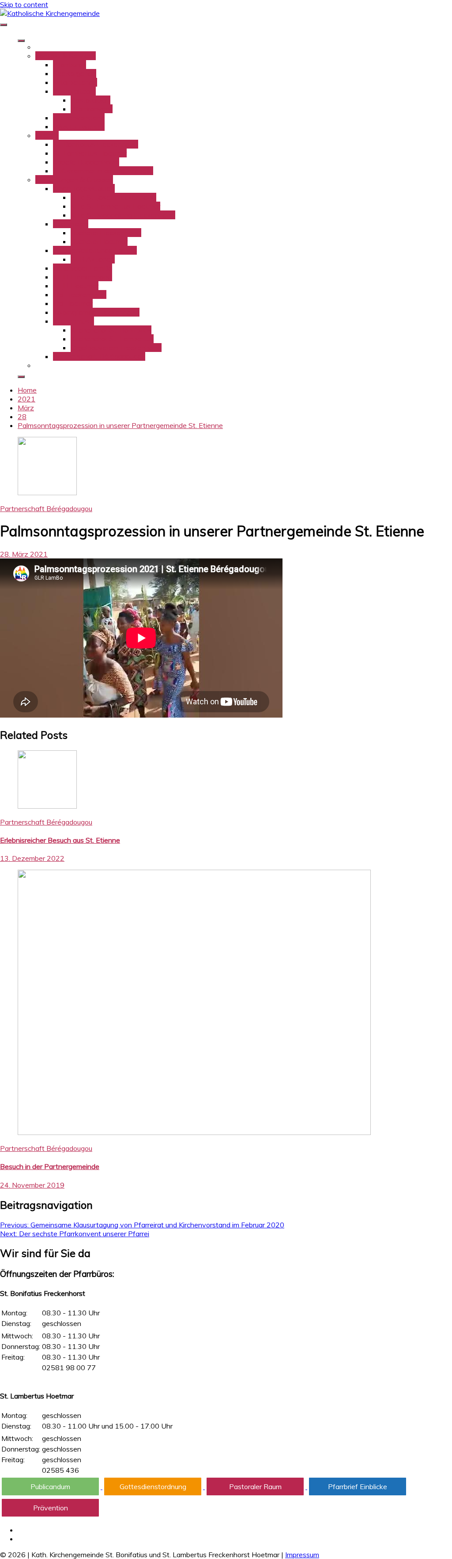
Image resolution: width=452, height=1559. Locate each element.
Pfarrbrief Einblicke (357, 1486)
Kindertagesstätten (84, 188)
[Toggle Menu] (21, 40)
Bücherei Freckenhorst (106, 232)
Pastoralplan (90, 100)
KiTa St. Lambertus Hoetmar (115, 206)
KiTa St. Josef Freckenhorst (113, 197)
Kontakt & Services (65, 55)
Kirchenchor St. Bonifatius (111, 329)
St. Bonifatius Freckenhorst (95, 144)
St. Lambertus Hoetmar (90, 153)
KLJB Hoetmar (75, 285)
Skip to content (24, 4)
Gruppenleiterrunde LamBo (95, 250)
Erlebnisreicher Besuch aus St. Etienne (60, 840)
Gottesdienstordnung (153, 1486)
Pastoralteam (74, 91)
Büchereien (70, 223)
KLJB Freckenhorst (82, 276)
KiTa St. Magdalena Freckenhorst (123, 214)
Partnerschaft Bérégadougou (99, 356)
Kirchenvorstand (79, 117)
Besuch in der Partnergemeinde (49, 1166)
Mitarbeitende (75, 82)
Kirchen (47, 135)
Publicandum (50, 1486)
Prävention (50, 1507)
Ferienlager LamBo (82, 268)
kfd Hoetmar (73, 303)
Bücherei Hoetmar (99, 241)
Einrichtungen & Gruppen (74, 179)
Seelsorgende (74, 73)
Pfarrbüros (69, 64)
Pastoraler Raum (255, 1486)
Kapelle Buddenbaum (86, 161)
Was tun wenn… (79, 126)
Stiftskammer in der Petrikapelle (103, 170)
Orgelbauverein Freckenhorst (116, 347)
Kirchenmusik (73, 321)
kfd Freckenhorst (79, 294)
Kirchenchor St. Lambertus (112, 338)
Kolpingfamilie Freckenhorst (96, 312)
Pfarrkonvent (92, 108)
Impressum (302, 1554)
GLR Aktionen (93, 259)
